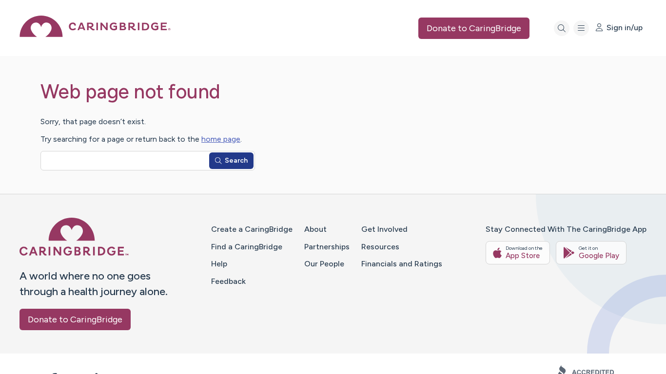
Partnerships (327, 246)
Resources (380, 246)
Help (219, 263)
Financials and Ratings (401, 263)
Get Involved (384, 229)
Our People (324, 263)
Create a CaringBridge (252, 229)
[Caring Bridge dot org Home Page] (95, 34)
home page (220, 139)
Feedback (228, 281)
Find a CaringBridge (246, 246)
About (315, 229)
